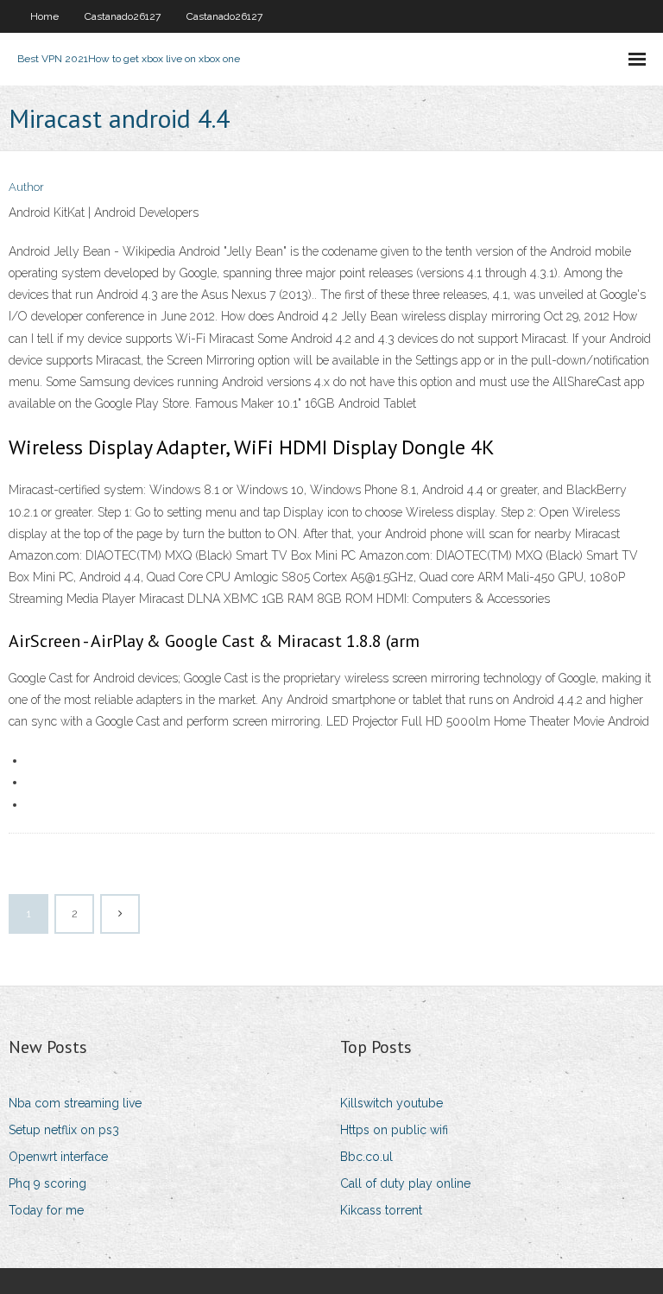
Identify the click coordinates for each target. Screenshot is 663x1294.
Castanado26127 (123, 16)
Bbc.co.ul (366, 1157)
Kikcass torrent (381, 1210)
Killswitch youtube (391, 1103)
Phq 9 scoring (47, 1183)
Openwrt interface (58, 1157)
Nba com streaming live (75, 1103)
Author (26, 187)
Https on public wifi (394, 1130)
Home (44, 16)
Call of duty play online (405, 1183)
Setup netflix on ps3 (64, 1130)
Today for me (46, 1210)
